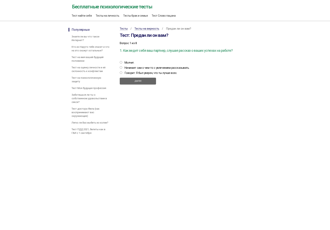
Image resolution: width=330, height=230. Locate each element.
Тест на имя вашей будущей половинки (88, 59)
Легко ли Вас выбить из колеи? (90, 122)
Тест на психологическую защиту (86, 79)
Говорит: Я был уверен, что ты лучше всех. (151, 73)
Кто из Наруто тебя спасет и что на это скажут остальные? (90, 48)
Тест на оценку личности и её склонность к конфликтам (88, 69)
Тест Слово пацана (164, 15)
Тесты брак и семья (135, 15)
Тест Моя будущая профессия (89, 88)
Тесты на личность (107, 15)
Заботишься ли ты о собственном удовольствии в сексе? (89, 98)
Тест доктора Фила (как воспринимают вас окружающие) (85, 112)
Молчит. (129, 62)
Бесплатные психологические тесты (112, 7)
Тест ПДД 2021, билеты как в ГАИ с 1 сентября (88, 131)
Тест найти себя (82, 15)
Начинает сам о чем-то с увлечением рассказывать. (157, 67)
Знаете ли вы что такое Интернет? (85, 38)
